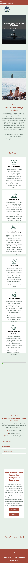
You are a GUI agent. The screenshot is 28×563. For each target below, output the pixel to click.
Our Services (14, 34)
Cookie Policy (7, 557)
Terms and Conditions (19, 557)
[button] (20, 9)
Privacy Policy (14, 560)
